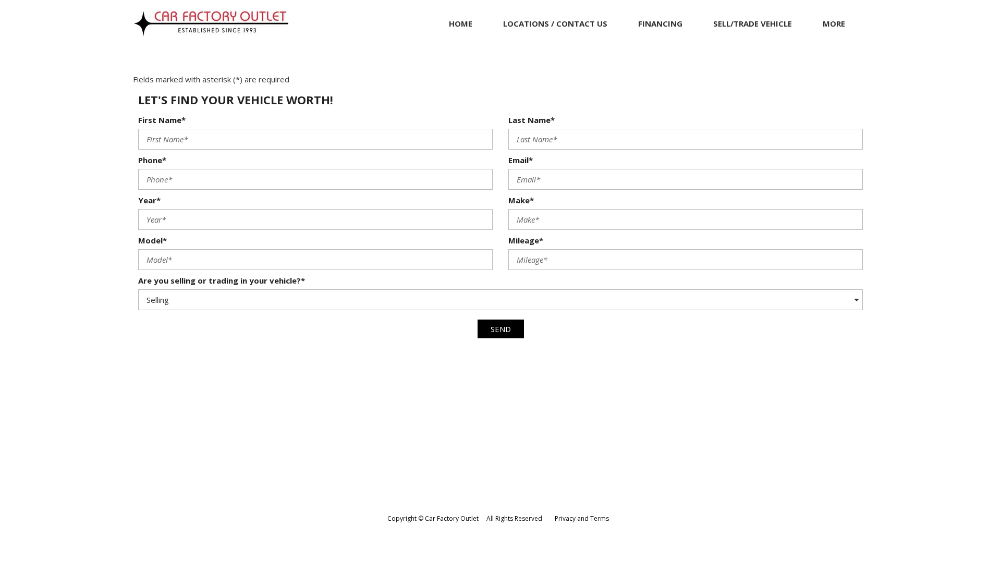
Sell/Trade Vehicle (752, 23)
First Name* (162, 120)
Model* (152, 240)
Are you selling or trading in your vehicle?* (221, 280)
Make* (521, 200)
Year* (149, 200)
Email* (520, 160)
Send (501, 329)
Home (460, 23)
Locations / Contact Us (555, 23)
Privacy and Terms (582, 518)
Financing (660, 23)
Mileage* (525, 240)
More (834, 23)
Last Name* (531, 120)
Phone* (152, 160)
